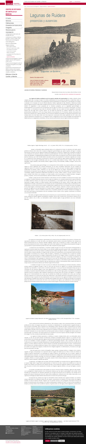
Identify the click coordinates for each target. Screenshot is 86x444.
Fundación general (24, 434)
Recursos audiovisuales (11, 43)
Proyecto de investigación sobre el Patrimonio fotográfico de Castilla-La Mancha (14, 64)
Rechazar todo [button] (54, 440)
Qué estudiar (35, 428)
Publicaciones (10, 23)
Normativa (23, 435)
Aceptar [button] (47, 440)
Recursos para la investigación (33, 6)
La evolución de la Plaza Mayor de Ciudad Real (13, 54)
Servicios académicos (37, 433)
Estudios (35, 426)
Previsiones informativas (26, 431)
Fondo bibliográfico (10, 41)
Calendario (35, 432)
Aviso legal (7, 441)
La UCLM (23, 426)
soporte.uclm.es (10, 433)
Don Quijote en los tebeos (12, 49)
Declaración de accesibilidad (11, 442)
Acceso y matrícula (36, 429)
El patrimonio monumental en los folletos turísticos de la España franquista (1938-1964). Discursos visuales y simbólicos (14, 70)
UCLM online (35, 429)
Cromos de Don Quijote (11, 51)
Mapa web (18, 442)
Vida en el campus (36, 430)
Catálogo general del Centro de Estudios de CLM (13, 34)
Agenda (22, 430)
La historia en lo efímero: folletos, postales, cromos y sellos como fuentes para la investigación (13, 38)
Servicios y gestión (24, 433)
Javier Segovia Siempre (11, 46)
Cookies (11, 441)
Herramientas (77, 1)
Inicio (25, 6)
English (70, 1)
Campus (22, 429)
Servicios (8, 21)
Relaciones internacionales (26, 428)
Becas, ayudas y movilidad (38, 431)
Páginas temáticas (10, 45)
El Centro (8, 18)
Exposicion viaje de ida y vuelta (13, 48)
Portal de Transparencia (25, 432)
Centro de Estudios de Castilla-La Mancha (35, 1)
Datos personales (17, 441)
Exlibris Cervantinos (11, 52)
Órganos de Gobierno (25, 429)
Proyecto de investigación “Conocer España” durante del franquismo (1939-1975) (14, 60)
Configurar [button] (61, 440)
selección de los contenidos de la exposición (71, 94)
